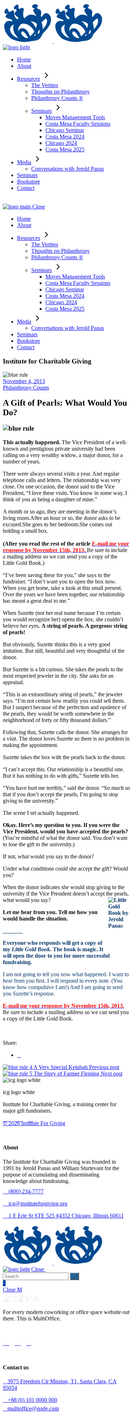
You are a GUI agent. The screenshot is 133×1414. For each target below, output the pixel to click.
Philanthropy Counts (26, 388)
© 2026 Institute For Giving (34, 1123)
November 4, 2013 (24, 381)
